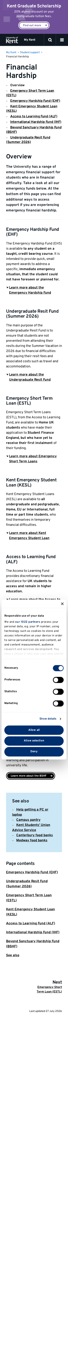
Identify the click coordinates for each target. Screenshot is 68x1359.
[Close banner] (62, 603)
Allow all (34, 730)
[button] (62, 40)
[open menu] (62, 40)
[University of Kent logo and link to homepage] (12, 40)
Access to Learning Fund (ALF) (33, 116)
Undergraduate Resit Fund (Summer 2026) (28, 139)
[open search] (50, 40)
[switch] (58, 680)
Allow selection (34, 741)
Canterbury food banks (34, 835)
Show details (47, 719)
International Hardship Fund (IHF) (35, 122)
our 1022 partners (27, 622)
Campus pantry (28, 820)
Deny (33, 751)
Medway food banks (31, 840)
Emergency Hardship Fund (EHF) (35, 101)
